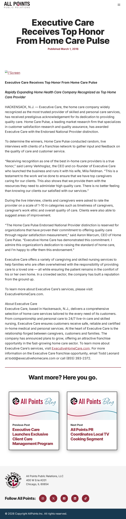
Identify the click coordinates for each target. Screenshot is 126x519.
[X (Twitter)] (53, 498)
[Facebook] (64, 498)
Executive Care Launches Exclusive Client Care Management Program (32, 436)
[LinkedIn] (75, 498)
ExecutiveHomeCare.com (71, 348)
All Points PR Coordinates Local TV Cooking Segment (90, 434)
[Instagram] (43, 498)
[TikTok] (85, 498)
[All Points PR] (17, 5)
